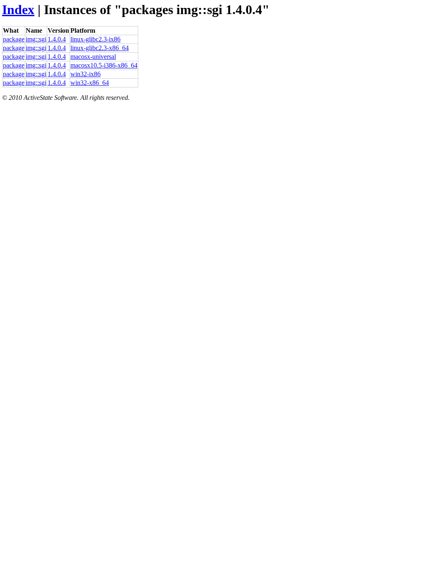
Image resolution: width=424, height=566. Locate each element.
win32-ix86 (85, 73)
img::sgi (36, 39)
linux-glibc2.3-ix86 (95, 39)
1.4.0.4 (57, 39)
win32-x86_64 (89, 82)
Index (18, 9)
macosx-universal (93, 56)
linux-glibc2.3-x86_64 (99, 47)
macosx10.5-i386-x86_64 (103, 65)
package (13, 39)
